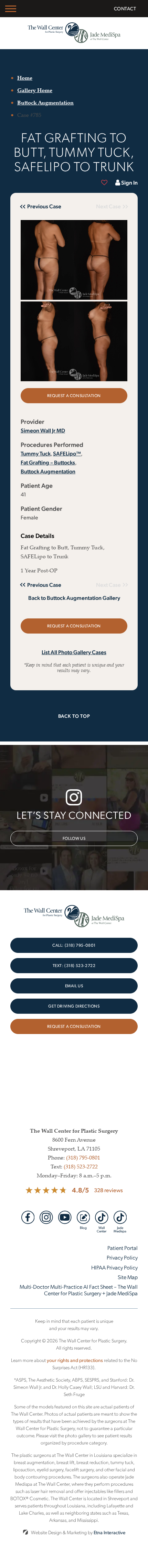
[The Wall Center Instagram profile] (46, 1217)
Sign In (129, 182)
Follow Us (74, 838)
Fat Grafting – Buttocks (48, 462)
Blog (83, 1227)
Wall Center (101, 1228)
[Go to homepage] (74, 33)
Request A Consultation (74, 1026)
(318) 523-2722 (81, 1166)
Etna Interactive (110, 1532)
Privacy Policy (122, 1257)
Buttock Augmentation (45, 102)
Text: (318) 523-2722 (74, 965)
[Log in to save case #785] (104, 182)
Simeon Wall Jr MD (43, 430)
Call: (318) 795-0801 (74, 945)
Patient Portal (122, 1247)
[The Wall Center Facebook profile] (28, 1217)
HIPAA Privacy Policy (114, 1267)
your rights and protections (75, 1360)
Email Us (74, 985)
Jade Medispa (120, 1228)
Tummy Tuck (36, 453)
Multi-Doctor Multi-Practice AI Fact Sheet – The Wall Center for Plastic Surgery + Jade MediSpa (79, 1289)
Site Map (128, 1276)
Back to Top (74, 716)
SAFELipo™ (67, 453)
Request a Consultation (74, 395)
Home (24, 77)
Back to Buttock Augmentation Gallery (74, 597)
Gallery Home (34, 90)
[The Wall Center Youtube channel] (65, 1217)
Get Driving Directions (73, 1006)
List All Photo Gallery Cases (74, 652)
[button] (45, 206)
